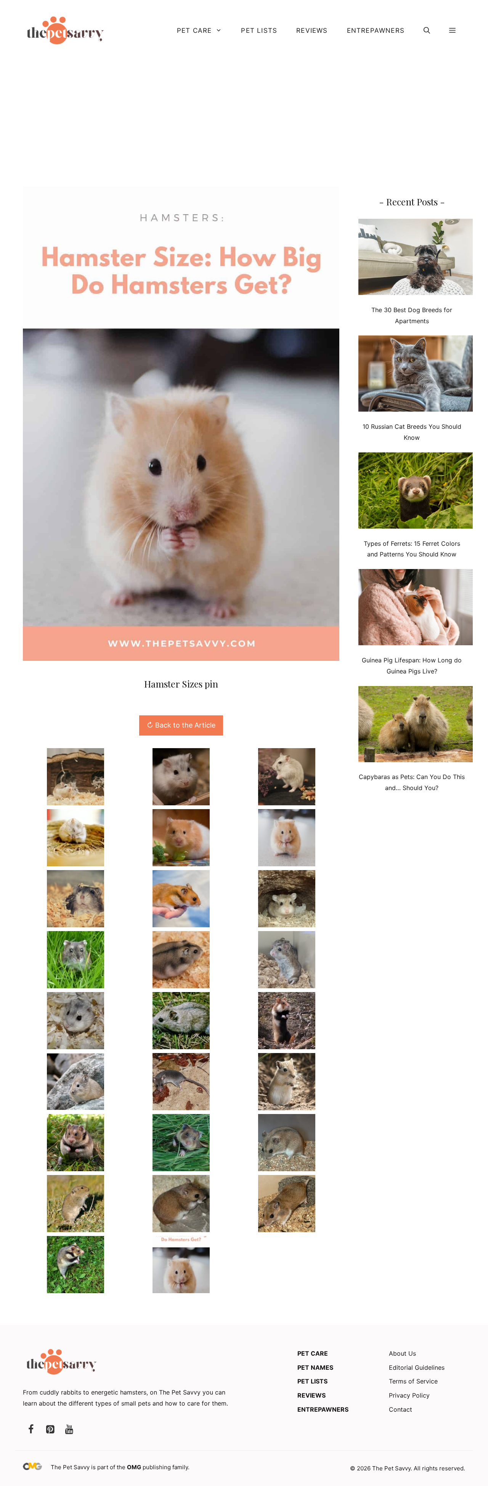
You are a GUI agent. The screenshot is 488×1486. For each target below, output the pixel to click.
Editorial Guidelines (417, 1367)
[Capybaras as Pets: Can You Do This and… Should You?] (415, 726)
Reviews (311, 30)
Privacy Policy (409, 1395)
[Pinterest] (50, 1430)
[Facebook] (31, 1430)
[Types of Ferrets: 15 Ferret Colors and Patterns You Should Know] (415, 492)
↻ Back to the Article (181, 725)
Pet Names (315, 1367)
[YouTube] (69, 1430)
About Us (402, 1353)
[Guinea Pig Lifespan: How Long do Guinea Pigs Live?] (415, 609)
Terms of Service (413, 1381)
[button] (427, 30)
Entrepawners (376, 30)
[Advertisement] (244, 117)
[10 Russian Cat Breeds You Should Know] (415, 375)
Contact (400, 1409)
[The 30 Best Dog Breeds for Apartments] (415, 258)
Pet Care (194, 30)
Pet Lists (259, 30)
